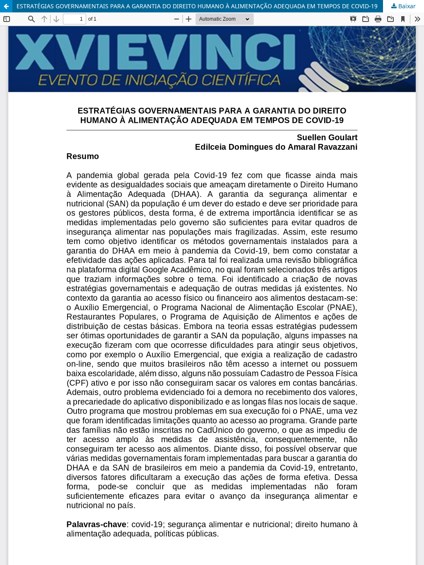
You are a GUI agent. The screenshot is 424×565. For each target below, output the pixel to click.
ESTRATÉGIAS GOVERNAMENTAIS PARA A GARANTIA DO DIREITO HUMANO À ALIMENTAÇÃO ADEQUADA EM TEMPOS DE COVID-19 (197, 6)
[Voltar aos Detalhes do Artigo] (6, 6)
